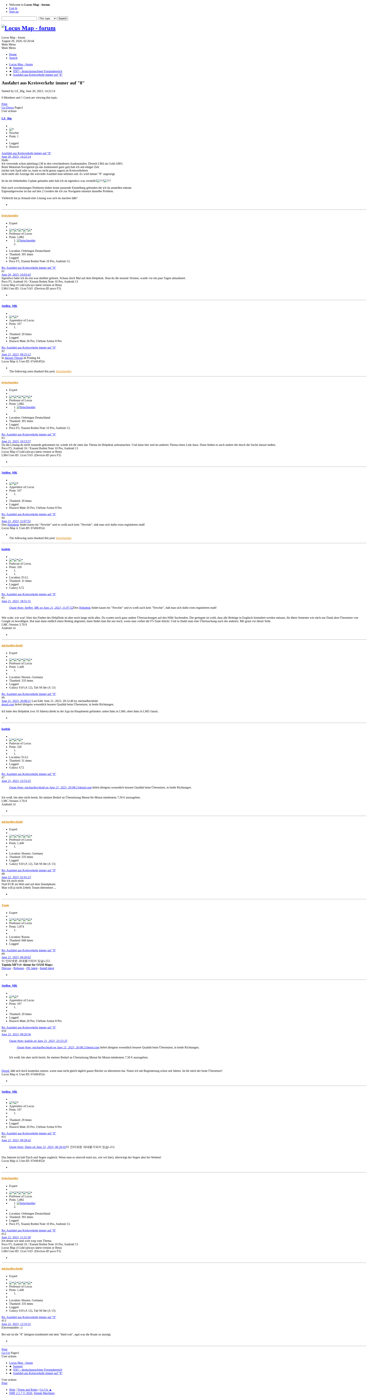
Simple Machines (44, 1393)
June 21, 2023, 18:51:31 (16, 601)
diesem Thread (14, 358)
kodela (6, 549)
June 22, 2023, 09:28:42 (16, 1140)
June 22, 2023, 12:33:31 (16, 1324)
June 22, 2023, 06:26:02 (16, 957)
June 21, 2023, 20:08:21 (16, 701)
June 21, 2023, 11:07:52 (16, 521)
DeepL (6, 1070)
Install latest (47, 968)
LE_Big (7, 118)
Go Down (8, 107)
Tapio (5, 905)
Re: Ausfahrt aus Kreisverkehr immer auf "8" (29, 267)
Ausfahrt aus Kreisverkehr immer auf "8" (26, 153)
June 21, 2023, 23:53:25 (16, 781)
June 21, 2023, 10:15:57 (16, 441)
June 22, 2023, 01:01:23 (16, 877)
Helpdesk (13, 524)
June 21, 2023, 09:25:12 (16, 354)
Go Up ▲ (46, 1389)
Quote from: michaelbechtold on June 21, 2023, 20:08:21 (44, 787)
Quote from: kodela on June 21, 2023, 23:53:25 (38, 1041)
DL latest (31, 968)
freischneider (10, 215)
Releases (18, 968)
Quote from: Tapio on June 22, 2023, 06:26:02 (37, 1147)
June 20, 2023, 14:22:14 (16, 156)
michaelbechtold (12, 645)
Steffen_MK (9, 306)
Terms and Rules (27, 1389)
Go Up (6, 1352)
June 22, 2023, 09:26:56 (16, 1034)
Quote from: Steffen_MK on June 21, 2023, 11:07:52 (41, 607)
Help (12, 1389)
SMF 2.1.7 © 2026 (20, 1393)
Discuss (6, 968)
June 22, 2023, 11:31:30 (16, 1237)
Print (4, 104)
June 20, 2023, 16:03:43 (16, 274)
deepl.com (8, 704)
